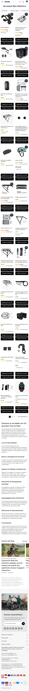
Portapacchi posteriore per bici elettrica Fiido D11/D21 (7, 261)
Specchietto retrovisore (6, 61)
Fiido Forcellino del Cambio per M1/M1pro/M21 (21, 358)
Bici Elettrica (4, 10)
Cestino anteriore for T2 (6, 228)
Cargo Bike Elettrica (18, 584)
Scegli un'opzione (7, 75)
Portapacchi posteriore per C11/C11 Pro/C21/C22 (21, 229)
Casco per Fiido (19, 160)
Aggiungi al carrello (7, 39)
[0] (26, 1)
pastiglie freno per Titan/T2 (7, 357)
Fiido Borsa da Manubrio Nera (6, 95)
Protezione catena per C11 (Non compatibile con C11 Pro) (21, 293)
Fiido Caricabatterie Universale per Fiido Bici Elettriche (6, 397)
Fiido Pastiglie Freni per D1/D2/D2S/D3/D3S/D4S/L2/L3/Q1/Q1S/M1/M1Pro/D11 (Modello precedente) (21, 128)
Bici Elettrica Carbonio (7, 582)
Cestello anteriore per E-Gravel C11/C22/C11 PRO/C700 (21, 29)
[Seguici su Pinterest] (19, 628)
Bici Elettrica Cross (17, 579)
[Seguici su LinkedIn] (21, 628)
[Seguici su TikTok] (13, 628)
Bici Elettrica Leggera (7, 579)
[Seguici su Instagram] (8, 628)
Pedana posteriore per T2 (21, 197)
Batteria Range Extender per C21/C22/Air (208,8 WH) (21, 261)
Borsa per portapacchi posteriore (6, 161)
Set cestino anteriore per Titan (6, 325)
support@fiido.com (12, 655)
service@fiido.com (11, 653)
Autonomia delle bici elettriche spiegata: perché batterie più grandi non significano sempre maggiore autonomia (13, 565)
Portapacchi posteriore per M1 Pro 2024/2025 (7, 198)
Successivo (23, 416)
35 (18, 416)
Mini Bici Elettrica (15, 580)
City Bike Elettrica (18, 582)
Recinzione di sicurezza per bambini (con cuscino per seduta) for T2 (21, 95)
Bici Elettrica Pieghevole (15, 577)
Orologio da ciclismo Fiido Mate (21, 396)
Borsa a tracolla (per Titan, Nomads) (21, 325)
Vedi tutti (24, 541)
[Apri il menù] (2, 1)
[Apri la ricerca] (20, 1)
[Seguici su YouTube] (10, 628)
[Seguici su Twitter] (16, 628)
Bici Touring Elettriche (7, 584)
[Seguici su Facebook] (5, 628)
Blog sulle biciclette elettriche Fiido (10, 585)
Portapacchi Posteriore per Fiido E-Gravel (7, 127)
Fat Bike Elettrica (6, 580)
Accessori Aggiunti (14, 10)
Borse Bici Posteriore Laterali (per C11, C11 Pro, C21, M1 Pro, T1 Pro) (21, 63)
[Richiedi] (23, 623)
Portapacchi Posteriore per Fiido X (7, 292)
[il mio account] (23, 1)
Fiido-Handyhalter (5, 27)
